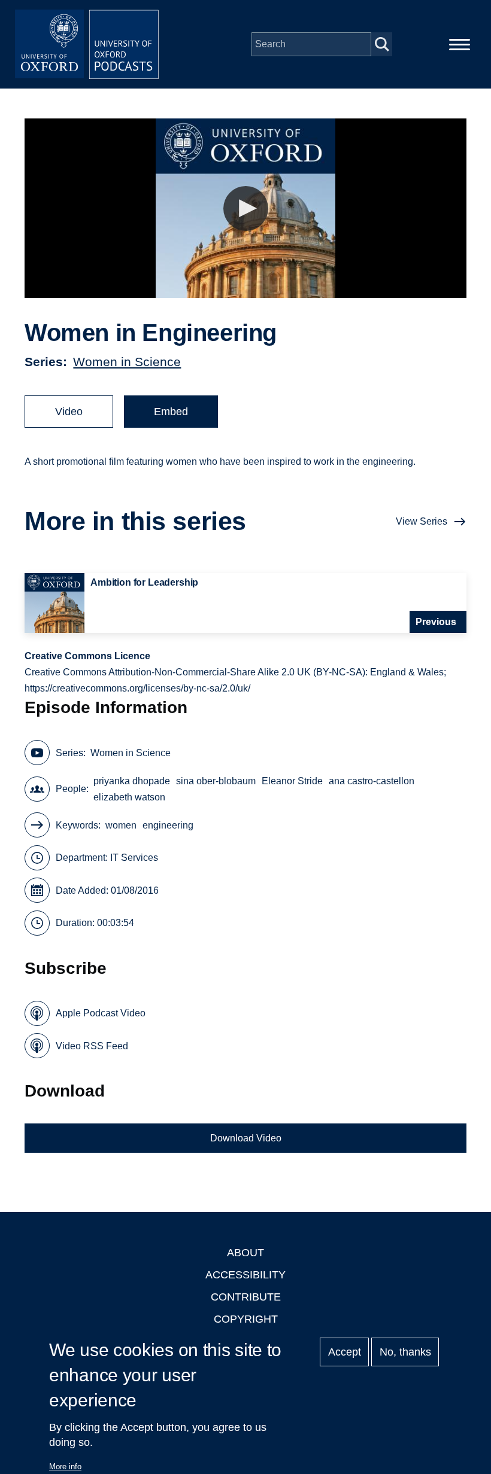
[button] (245, 208)
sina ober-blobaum (216, 781)
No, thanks (405, 1352)
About (245, 1253)
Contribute (246, 1297)
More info (65, 1466)
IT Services (134, 857)
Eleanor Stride (292, 781)
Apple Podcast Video (101, 1013)
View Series (421, 521)
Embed (171, 412)
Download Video (245, 1138)
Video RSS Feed (92, 1046)
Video (69, 412)
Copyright (246, 1319)
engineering (168, 825)
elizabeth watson (129, 797)
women (121, 825)
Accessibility (245, 1275)
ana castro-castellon (371, 781)
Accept (344, 1352)
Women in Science (127, 361)
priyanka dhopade (131, 781)
